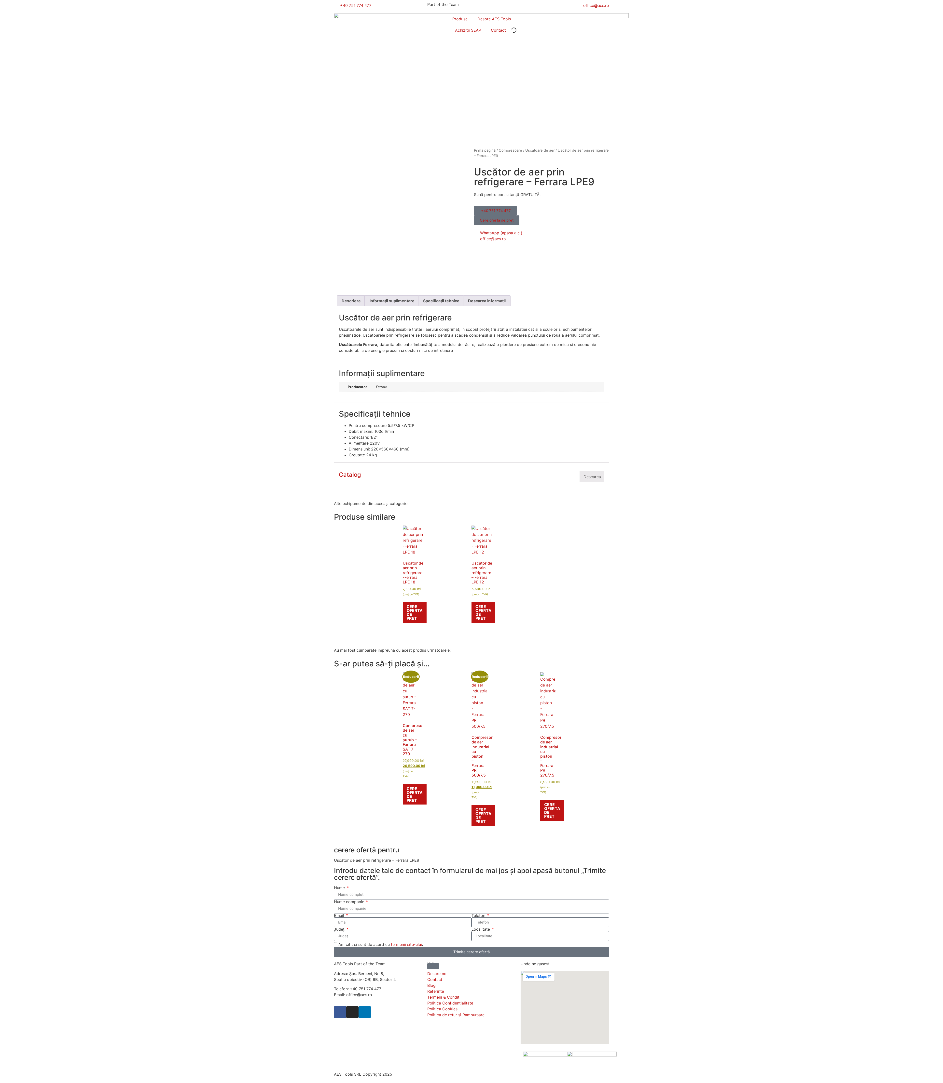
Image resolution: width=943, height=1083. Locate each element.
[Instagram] (352, 1012)
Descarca (592, 476)
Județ (340, 929)
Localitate (481, 929)
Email (339, 915)
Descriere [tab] (351, 300)
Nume (340, 888)
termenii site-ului (406, 944)
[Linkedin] (365, 1012)
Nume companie (349, 902)
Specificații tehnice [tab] (441, 300)
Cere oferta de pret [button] (415, 612)
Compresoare (510, 150)
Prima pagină (485, 150)
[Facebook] (340, 1012)
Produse (460, 18)
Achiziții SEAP (468, 30)
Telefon (479, 915)
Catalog (350, 474)
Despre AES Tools (494, 18)
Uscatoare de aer (540, 150)
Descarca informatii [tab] (487, 300)
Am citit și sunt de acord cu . (380, 944)
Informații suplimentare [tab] (392, 300)
